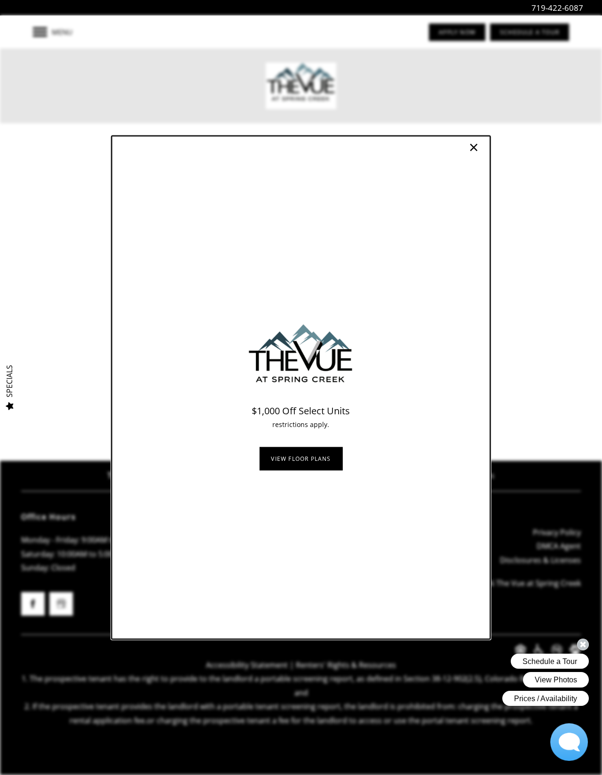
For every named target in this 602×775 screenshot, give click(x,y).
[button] (300, 458)
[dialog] (301, 387)
